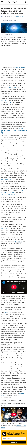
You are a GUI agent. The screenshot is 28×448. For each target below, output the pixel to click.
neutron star (18, 241)
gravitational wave (19, 67)
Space (2, 16)
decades (6, 312)
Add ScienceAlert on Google (11, 20)
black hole (9, 102)
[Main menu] (2, 2)
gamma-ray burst (6, 179)
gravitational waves (11, 87)
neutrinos (4, 228)
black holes (4, 100)
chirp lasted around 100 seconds (11, 194)
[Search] (26, 2)
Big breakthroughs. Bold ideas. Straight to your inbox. (16, 433)
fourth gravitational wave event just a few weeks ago (14, 131)
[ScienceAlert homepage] (14, 2)
